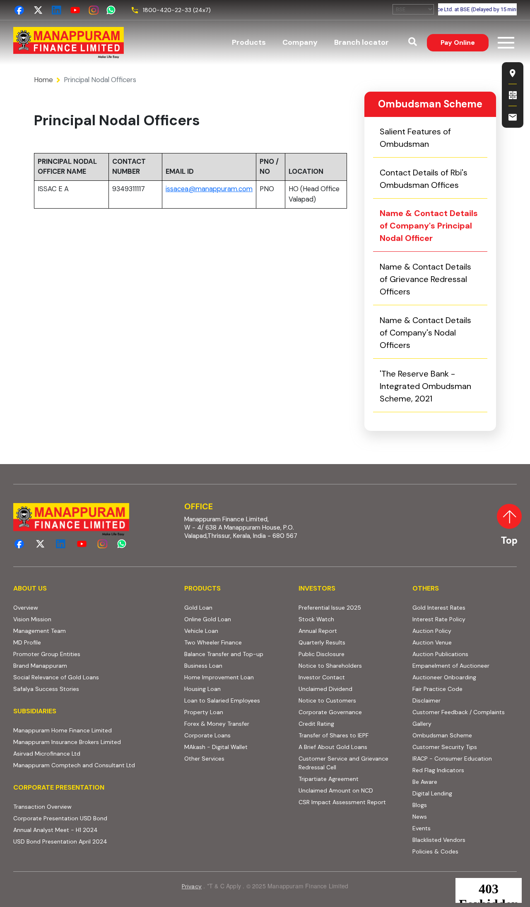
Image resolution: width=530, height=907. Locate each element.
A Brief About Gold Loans (351, 747)
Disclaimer (426, 700)
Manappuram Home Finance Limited (93, 730)
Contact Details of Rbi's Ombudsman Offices (423, 178)
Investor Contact (322, 677)
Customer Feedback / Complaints (458, 712)
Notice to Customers (327, 700)
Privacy (192, 886)
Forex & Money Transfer (216, 723)
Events (421, 828)
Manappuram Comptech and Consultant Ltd (93, 765)
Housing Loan (202, 689)
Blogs (419, 805)
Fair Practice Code (437, 689)
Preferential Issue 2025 (330, 607)
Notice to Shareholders (330, 665)
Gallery (421, 723)
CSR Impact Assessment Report (342, 802)
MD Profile (27, 642)
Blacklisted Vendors (438, 840)
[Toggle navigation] (506, 42)
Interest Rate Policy (438, 619)
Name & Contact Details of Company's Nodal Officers (425, 332)
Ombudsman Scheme (442, 735)
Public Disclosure (321, 654)
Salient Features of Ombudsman (415, 137)
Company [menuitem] (300, 42)
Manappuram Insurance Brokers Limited (93, 742)
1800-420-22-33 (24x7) (177, 10)
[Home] (68, 43)
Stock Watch (316, 619)
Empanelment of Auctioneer (450, 665)
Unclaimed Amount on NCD (336, 790)
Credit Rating (348, 723)
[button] (412, 42)
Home (43, 79)
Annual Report (318, 631)
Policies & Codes (435, 851)
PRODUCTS (202, 588)
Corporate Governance (330, 712)
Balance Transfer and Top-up (223, 654)
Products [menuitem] (249, 42)
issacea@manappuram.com (209, 189)
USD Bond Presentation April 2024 (92, 841)
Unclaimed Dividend (325, 689)
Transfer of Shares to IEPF (334, 735)
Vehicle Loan (201, 631)
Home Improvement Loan (219, 677)
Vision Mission (32, 619)
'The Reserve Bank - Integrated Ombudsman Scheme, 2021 (433, 386)
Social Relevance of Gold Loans (56, 677)
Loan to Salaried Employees (222, 700)
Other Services (204, 758)
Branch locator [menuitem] (361, 42)
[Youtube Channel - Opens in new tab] (75, 10)
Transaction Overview (74, 806)
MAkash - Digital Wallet (216, 747)
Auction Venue (432, 642)
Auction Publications (440, 654)
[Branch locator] (512, 73)
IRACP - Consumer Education (464, 758)
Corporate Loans (207, 735)
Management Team (39, 631)
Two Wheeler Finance (213, 642)
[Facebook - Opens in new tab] (19, 10)
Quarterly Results (322, 642)
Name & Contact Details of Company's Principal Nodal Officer (429, 225)
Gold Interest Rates (438, 607)
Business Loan (203, 665)
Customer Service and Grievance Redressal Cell (343, 763)
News (419, 816)
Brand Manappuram (40, 665)
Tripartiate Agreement (351, 779)
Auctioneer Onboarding (464, 677)
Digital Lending (432, 793)
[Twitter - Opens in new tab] (38, 10)
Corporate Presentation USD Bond (92, 818)
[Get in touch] (512, 117)
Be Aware (456, 781)
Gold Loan (198, 607)
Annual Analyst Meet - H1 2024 (87, 830)
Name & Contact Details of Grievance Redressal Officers (425, 279)
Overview (25, 607)
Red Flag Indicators (464, 770)
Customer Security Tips (444, 747)
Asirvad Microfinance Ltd (93, 753)
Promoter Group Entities (46, 654)
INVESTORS (317, 588)
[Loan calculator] (512, 95)
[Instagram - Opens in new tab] (94, 10)
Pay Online (465, 42)
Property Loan (203, 712)
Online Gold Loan (207, 619)
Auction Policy (463, 631)
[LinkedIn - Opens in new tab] (57, 10)
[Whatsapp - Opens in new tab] (112, 10)
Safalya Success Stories (46, 689)
